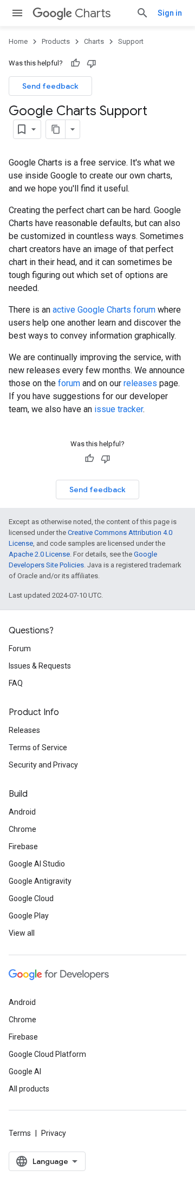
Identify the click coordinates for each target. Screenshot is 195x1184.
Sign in (170, 13)
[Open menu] (17, 13)
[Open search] (142, 12)
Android (22, 812)
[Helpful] (75, 63)
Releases (24, 730)
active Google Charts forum (104, 310)
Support (131, 41)
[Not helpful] (91, 63)
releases (140, 383)
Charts (92, 13)
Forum (20, 648)
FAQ (16, 683)
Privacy (53, 1133)
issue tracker (118, 409)
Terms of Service (38, 747)
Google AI (25, 1071)
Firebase (23, 846)
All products (29, 1088)
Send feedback (50, 86)
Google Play (29, 915)
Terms (20, 1133)
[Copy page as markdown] (56, 129)
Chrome (22, 829)
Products (56, 41)
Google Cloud (31, 898)
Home (18, 41)
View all (22, 933)
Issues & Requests (40, 666)
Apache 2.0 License (39, 554)
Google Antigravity (40, 881)
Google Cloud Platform (47, 1054)
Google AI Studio (37, 863)
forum (69, 383)
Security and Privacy (43, 764)
